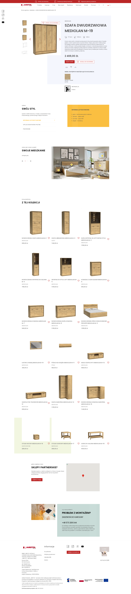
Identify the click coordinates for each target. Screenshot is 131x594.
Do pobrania (47, 551)
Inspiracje (47, 5)
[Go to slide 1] (25, 161)
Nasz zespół (61, 5)
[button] (24, 23)
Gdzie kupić (78, 5)
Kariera (46, 560)
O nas (53, 5)
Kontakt (86, 5)
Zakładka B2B (47, 557)
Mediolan (32, 10)
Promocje (93, 5)
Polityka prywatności (49, 554)
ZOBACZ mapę (37, 480)
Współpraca (70, 5)
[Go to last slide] (30, 39)
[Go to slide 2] (27, 161)
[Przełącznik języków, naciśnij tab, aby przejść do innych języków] (109, 5)
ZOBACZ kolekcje (73, 552)
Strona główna (25, 10)
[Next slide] (60, 39)
